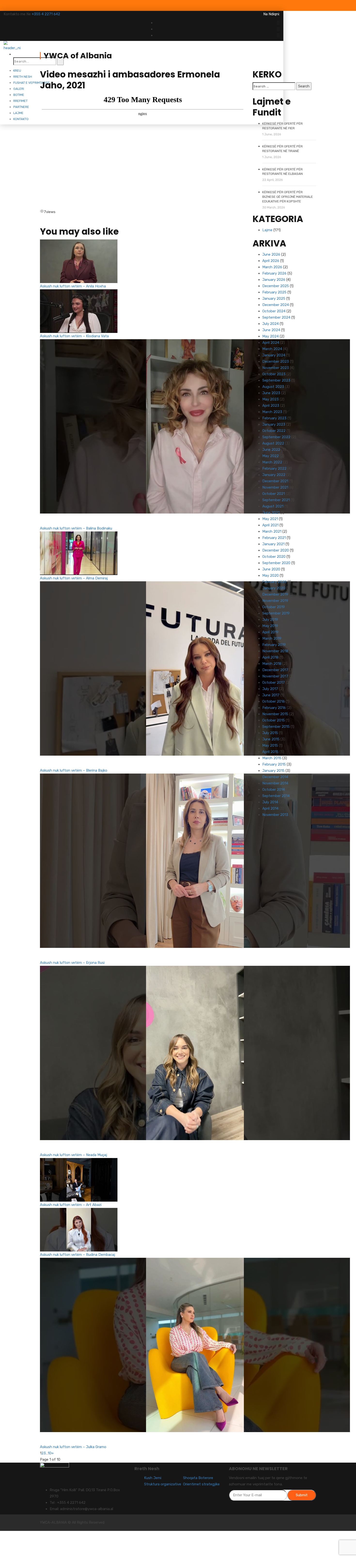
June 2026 (271, 254)
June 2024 (271, 330)
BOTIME (18, 95)
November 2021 (275, 487)
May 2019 (270, 626)
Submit (302, 1495)
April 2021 (270, 525)
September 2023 (276, 380)
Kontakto (21, 119)
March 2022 (272, 462)
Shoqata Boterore (198, 1478)
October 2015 (273, 720)
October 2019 (273, 607)
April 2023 (270, 405)
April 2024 (270, 342)
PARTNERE (21, 107)
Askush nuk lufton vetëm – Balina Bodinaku (76, 528)
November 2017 (275, 676)
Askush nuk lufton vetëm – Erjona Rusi (72, 962)
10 (49, 1453)
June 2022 (271, 449)
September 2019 (276, 613)
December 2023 (275, 361)
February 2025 (274, 292)
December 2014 (275, 777)
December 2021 (275, 481)
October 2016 (273, 701)
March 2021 (271, 531)
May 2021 (270, 519)
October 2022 (274, 431)
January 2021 (273, 544)
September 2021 (276, 500)
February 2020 (274, 582)
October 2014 (273, 789)
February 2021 (274, 538)
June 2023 (271, 393)
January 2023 (273, 424)
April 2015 (270, 752)
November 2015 (275, 714)
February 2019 (274, 645)
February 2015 (274, 764)
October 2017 (273, 682)
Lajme (18, 113)
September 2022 (276, 437)
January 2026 (273, 279)
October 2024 (274, 311)
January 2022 (273, 475)
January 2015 (273, 770)
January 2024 (273, 355)
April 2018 (270, 657)
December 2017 (275, 670)
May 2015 (270, 745)
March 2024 (272, 349)
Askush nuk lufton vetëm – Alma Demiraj (74, 578)
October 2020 (274, 556)
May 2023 (270, 399)
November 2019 (275, 601)
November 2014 (275, 783)
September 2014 (276, 796)
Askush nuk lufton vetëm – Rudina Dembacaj (77, 1254)
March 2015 (271, 758)
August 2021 (272, 506)
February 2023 (274, 418)
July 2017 (270, 689)
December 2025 (275, 286)
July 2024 (270, 324)
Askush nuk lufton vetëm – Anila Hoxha (73, 286)
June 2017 (270, 695)
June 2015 (270, 739)
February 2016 (274, 708)
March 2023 (272, 412)
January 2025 (273, 298)
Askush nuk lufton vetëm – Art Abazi (70, 1205)
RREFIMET (20, 101)
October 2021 (273, 493)
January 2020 (273, 588)
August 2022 (273, 443)
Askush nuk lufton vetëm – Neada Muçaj (73, 1155)
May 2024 (270, 336)
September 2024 (276, 317)
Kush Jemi (152, 1478)
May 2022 (270, 456)
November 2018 (275, 651)
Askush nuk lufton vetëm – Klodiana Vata (74, 336)
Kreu (17, 70)
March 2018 (271, 663)
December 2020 (275, 550)
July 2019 (270, 619)
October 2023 (274, 374)
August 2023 (273, 386)
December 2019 (275, 594)
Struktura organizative (162, 1484)
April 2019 (270, 632)
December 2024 (275, 305)
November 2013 (275, 815)
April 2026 (270, 261)
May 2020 (270, 575)
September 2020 (276, 563)
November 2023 (275, 368)
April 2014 (270, 808)
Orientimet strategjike (201, 1484)
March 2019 (271, 638)
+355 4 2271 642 (46, 14)
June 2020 (271, 569)
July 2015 (270, 733)
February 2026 (274, 273)
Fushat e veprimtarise (31, 82)
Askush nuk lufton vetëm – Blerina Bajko (73, 770)
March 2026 (272, 267)
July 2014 (270, 802)
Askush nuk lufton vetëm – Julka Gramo (73, 1447)
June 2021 (270, 512)
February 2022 (274, 468)
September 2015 (276, 726)
